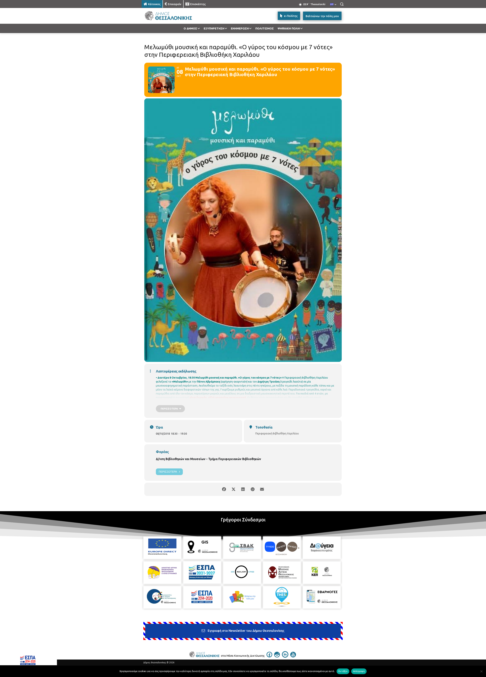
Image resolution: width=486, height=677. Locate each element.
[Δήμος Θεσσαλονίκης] (172, 16)
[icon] (269, 656)
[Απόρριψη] (481, 671)
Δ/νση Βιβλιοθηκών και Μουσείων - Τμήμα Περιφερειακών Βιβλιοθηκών (208, 459)
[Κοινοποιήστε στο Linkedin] (243, 489)
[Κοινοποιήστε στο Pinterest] (252, 489)
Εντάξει (342, 671)
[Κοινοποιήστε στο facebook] (224, 489)
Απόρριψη (359, 671)
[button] (341, 4)
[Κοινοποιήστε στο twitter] (233, 489)
